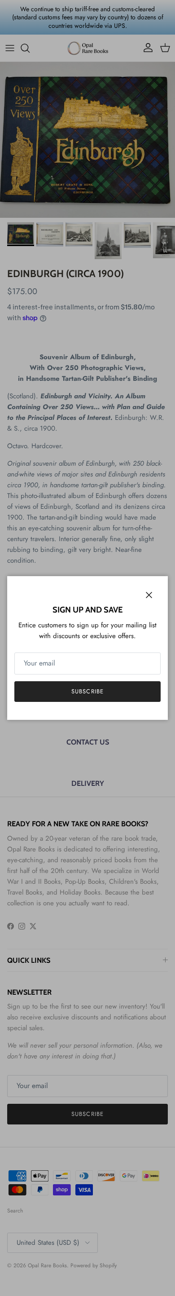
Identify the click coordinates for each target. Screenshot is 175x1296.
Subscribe (87, 691)
